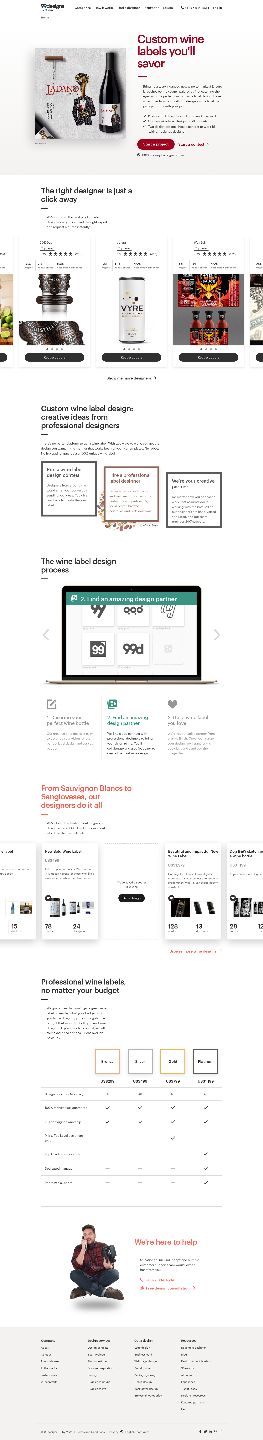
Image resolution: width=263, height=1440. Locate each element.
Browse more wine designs (193, 951)
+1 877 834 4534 (197, 7)
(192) (232, 254)
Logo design (142, 1347)
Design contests (98, 1347)
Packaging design (145, 1375)
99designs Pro (97, 1388)
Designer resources (193, 1395)
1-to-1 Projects (97, 1354)
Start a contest (191, 144)
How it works (104, 7)
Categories (83, 7)
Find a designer (128, 7)
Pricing (92, 1375)
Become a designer (193, 1347)
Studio (168, 7)
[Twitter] (205, 1431)
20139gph (47, 242)
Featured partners (192, 1402)
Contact (46, 1354)
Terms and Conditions (91, 1431)
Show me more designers (129, 378)
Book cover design (146, 1388)
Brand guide (142, 1368)
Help (184, 1409)
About (45, 1347)
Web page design (145, 1361)
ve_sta (121, 242)
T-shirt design (143, 1381)
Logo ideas (188, 1381)
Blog (184, 1354)
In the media (49, 1368)
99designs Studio (99, 1381)
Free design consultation (168, 1288)
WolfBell (200, 242)
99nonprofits (49, 1381)
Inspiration (151, 7)
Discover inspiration (100, 1368)
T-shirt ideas (189, 1388)
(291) (78, 254)
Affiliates (186, 1375)
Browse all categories (148, 1395)
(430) (153, 254)
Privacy (113, 1431)
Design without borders (196, 1361)
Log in (217, 7)
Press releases (50, 1361)
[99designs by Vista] (52, 8)
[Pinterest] (215, 1431)
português (143, 1431)
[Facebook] (200, 1431)
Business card (143, 1354)
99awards (187, 1368)
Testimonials (49, 1375)
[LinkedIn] (210, 1431)
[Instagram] (220, 1431)
